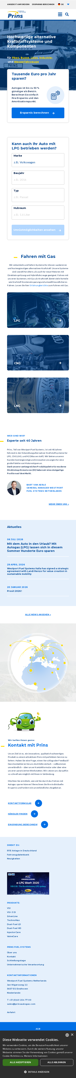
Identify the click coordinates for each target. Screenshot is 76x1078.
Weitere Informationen (35, 1055)
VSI (9, 908)
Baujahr (19, 173)
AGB (38, 1029)
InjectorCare (14, 932)
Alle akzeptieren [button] (20, 1062)
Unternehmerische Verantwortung (25, 964)
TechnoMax (13, 920)
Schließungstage (16, 960)
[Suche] (67, 14)
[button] (38, 1072)
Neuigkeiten (13, 858)
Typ (16, 190)
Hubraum (20, 208)
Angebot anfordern (18, 4)
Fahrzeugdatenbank (18, 854)
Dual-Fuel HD (14, 928)
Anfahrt (11, 1012)
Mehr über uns (58, 504)
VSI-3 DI (11, 912)
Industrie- (46, 57)
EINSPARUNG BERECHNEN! (22, 824)
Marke (18, 155)
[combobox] (67, 1035)
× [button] (72, 1034)
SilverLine (12, 916)
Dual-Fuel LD (14, 924)
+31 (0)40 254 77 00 (20, 1000)
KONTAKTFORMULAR (19, 803)
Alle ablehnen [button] (57, 1062)
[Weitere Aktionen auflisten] (68, 4)
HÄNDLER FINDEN (17, 814)
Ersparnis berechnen (43, 4)
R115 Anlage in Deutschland (22, 850)
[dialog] (38, 1054)
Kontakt (11, 956)
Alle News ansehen (37, 614)
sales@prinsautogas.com (21, 1004)
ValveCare (12, 936)
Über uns (12, 952)
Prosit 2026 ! (14, 591)
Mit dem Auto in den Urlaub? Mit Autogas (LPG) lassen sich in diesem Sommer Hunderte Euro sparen (35, 547)
